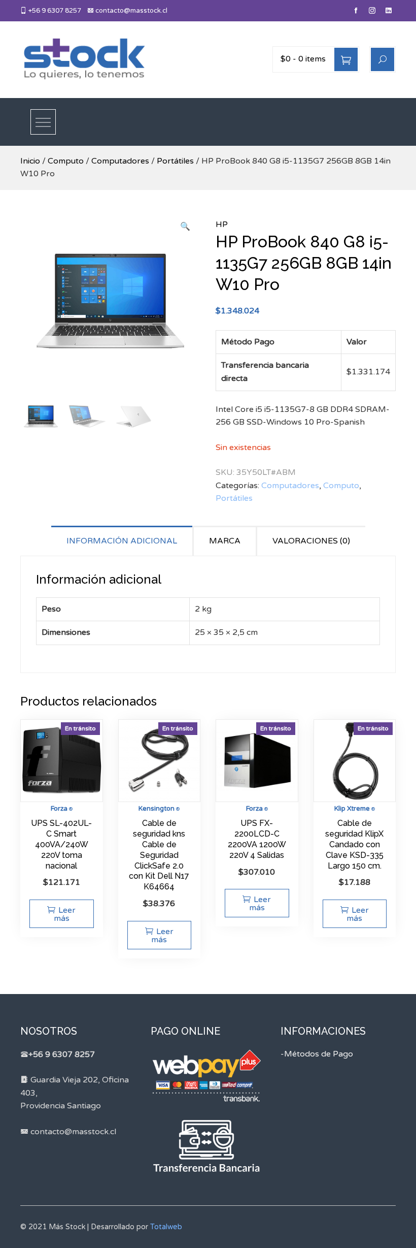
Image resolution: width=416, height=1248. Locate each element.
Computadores (120, 161)
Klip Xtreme (352, 809)
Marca (224, 541)
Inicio (30, 161)
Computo (66, 161)
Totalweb (166, 1227)
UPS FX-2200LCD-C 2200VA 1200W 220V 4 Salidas (257, 838)
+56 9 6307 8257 (54, 11)
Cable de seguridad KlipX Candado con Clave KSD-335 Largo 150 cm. (354, 844)
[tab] (122, 541)
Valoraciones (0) (311, 541)
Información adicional (121, 541)
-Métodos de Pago (317, 1054)
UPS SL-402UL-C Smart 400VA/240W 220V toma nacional (61, 844)
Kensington (156, 809)
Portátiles (175, 161)
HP (222, 224)
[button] (185, 227)
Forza (59, 809)
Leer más (65, 914)
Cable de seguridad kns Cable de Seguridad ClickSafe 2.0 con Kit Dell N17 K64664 (159, 854)
